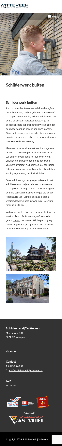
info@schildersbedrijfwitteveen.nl (26, 370)
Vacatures (11, 351)
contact (16, 220)
